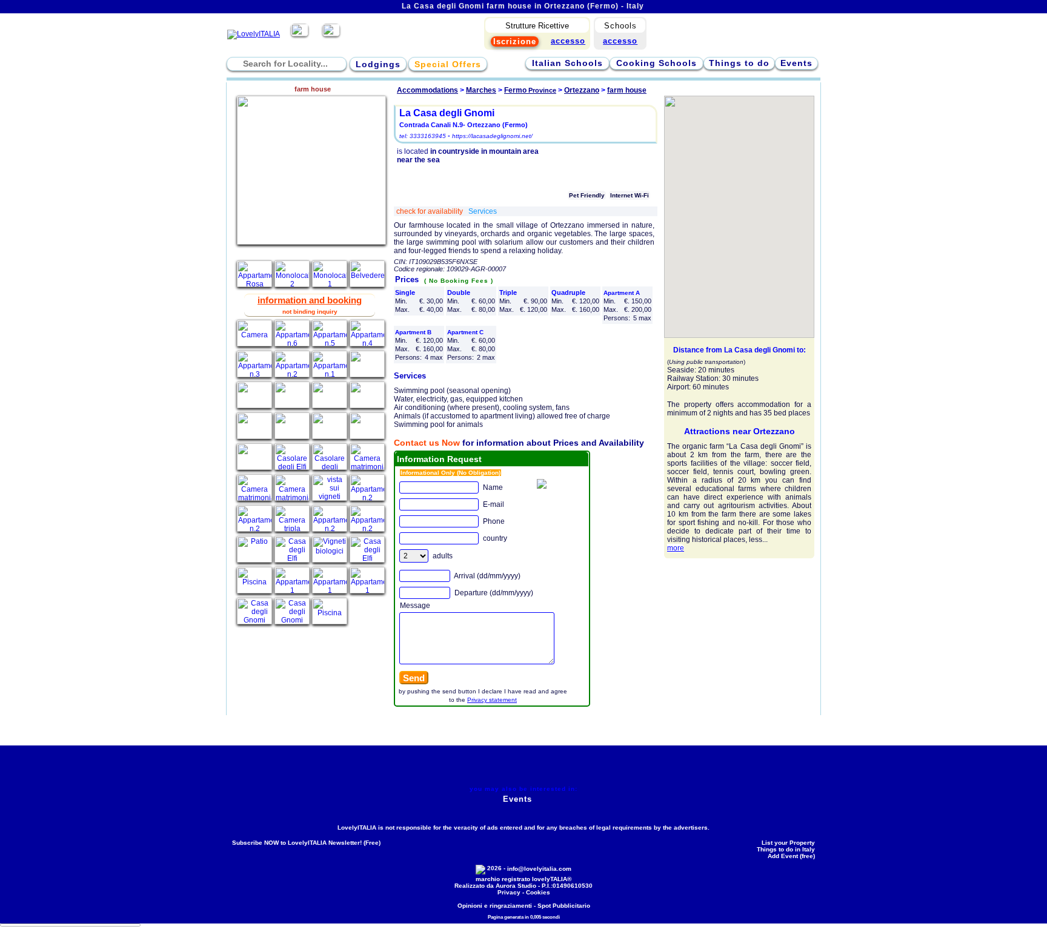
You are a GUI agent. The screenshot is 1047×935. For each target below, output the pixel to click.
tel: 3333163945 (422, 136)
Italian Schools (567, 63)
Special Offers (447, 64)
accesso (620, 40)
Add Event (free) (791, 856)
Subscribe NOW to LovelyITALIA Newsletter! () (306, 842)
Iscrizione (514, 41)
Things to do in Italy (786, 849)
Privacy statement (492, 699)
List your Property (788, 842)
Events (796, 63)
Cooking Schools (656, 63)
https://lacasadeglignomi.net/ (492, 136)
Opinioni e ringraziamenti (494, 905)
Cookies (538, 892)
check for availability (430, 211)
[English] (331, 34)
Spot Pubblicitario (563, 905)
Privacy (508, 892)
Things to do (739, 63)
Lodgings (378, 64)
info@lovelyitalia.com (539, 868)
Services (482, 211)
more (675, 548)
